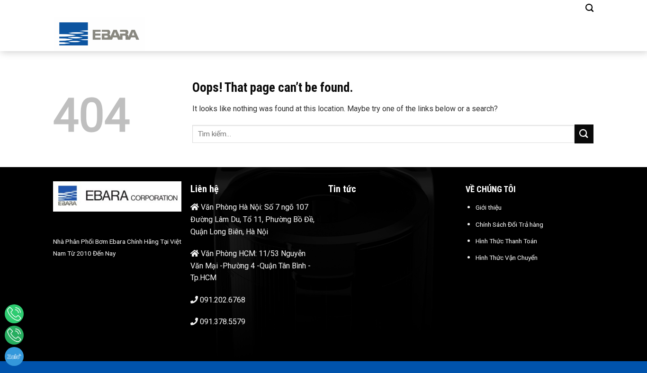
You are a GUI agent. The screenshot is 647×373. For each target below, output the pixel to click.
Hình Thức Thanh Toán (506, 241)
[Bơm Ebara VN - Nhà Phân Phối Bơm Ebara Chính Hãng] (115, 34)
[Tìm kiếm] (589, 8)
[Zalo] (14, 356)
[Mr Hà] (14, 335)
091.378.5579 (222, 321)
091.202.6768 (222, 299)
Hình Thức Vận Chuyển (507, 257)
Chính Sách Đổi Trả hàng (509, 224)
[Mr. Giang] (14, 313)
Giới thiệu (489, 207)
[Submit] (584, 133)
